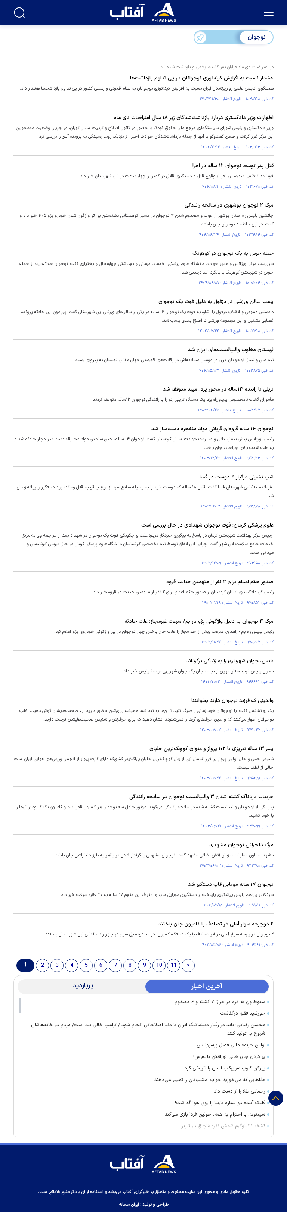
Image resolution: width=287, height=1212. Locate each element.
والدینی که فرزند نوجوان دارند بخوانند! (232, 701)
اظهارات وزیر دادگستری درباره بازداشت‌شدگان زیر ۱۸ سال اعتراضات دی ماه (194, 118)
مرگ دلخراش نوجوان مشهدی (241, 845)
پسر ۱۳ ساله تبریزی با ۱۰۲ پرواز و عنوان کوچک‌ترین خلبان (211, 749)
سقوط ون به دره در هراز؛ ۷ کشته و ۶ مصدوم (220, 1002)
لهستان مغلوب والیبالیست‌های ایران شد (231, 350)
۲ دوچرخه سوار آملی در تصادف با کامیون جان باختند (216, 924)
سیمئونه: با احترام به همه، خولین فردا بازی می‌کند (215, 1114)
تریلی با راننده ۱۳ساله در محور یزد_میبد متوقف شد (218, 389)
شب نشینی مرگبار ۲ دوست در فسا (237, 477)
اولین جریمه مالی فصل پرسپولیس (231, 1045)
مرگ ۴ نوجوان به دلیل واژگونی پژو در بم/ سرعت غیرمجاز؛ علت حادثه (199, 621)
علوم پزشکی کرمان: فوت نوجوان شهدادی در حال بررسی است (207, 525)
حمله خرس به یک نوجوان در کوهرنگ (233, 253)
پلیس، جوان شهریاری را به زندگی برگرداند (230, 661)
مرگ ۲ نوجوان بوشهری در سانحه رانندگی (229, 205)
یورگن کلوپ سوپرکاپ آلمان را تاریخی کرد (225, 1068)
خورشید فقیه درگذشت (242, 1013)
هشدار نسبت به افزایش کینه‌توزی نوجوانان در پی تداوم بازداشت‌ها (202, 78)
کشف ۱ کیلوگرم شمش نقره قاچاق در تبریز (223, 1126)
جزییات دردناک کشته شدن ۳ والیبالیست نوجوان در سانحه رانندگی (201, 797)
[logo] (144, 11)
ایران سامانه (129, 1204)
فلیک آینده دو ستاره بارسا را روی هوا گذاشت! (220, 1103)
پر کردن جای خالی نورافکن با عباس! (229, 1056)
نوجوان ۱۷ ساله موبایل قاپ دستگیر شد (231, 884)
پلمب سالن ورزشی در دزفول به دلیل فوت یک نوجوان (216, 302)
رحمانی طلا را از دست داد (239, 1091)
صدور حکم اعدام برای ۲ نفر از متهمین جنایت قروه (220, 582)
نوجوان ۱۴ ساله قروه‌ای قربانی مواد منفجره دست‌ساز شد (212, 429)
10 (159, 965)
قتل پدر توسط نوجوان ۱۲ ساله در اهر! (233, 166)
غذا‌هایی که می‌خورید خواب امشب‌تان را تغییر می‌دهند (209, 1080)
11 (174, 965)
